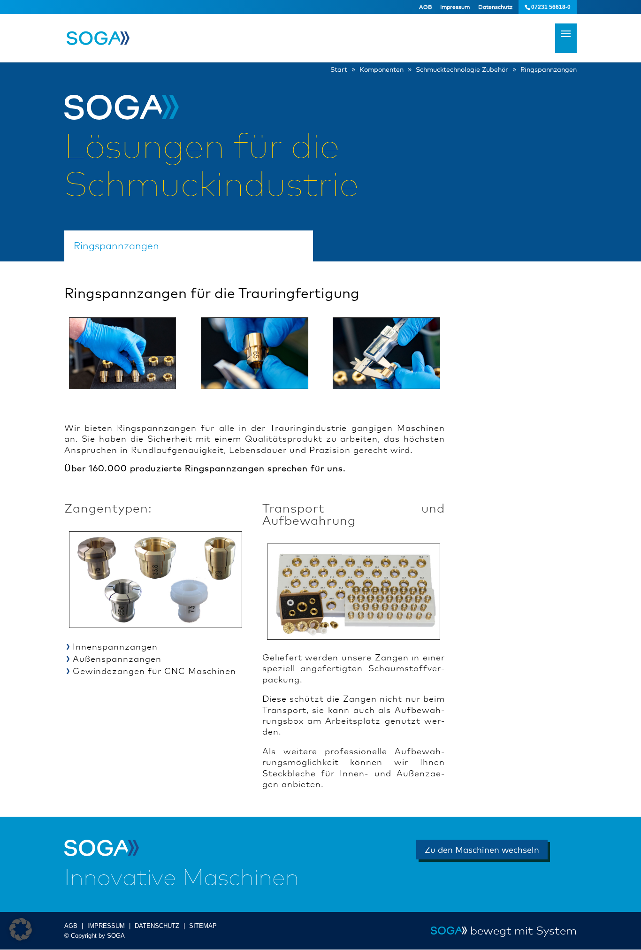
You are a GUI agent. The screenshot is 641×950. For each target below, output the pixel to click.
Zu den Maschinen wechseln (482, 849)
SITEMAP (203, 925)
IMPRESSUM (106, 925)
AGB (425, 7)
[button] (20, 929)
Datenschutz (495, 7)
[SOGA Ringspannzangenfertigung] (122, 385)
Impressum (455, 7)
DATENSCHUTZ (157, 925)
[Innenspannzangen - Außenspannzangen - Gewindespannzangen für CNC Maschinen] (155, 624)
